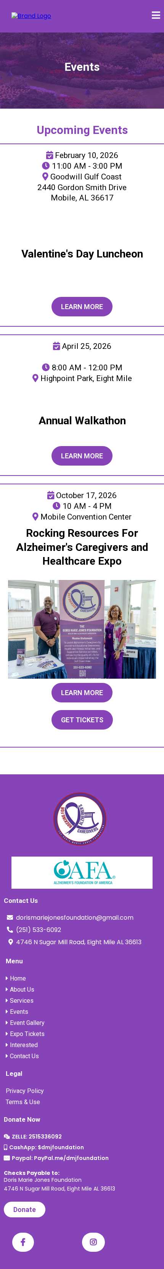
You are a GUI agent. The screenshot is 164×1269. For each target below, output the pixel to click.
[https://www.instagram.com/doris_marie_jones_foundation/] (93, 1242)
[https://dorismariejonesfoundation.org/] (31, 15)
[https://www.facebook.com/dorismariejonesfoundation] (23, 1242)
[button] (156, 16)
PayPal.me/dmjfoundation (71, 1158)
